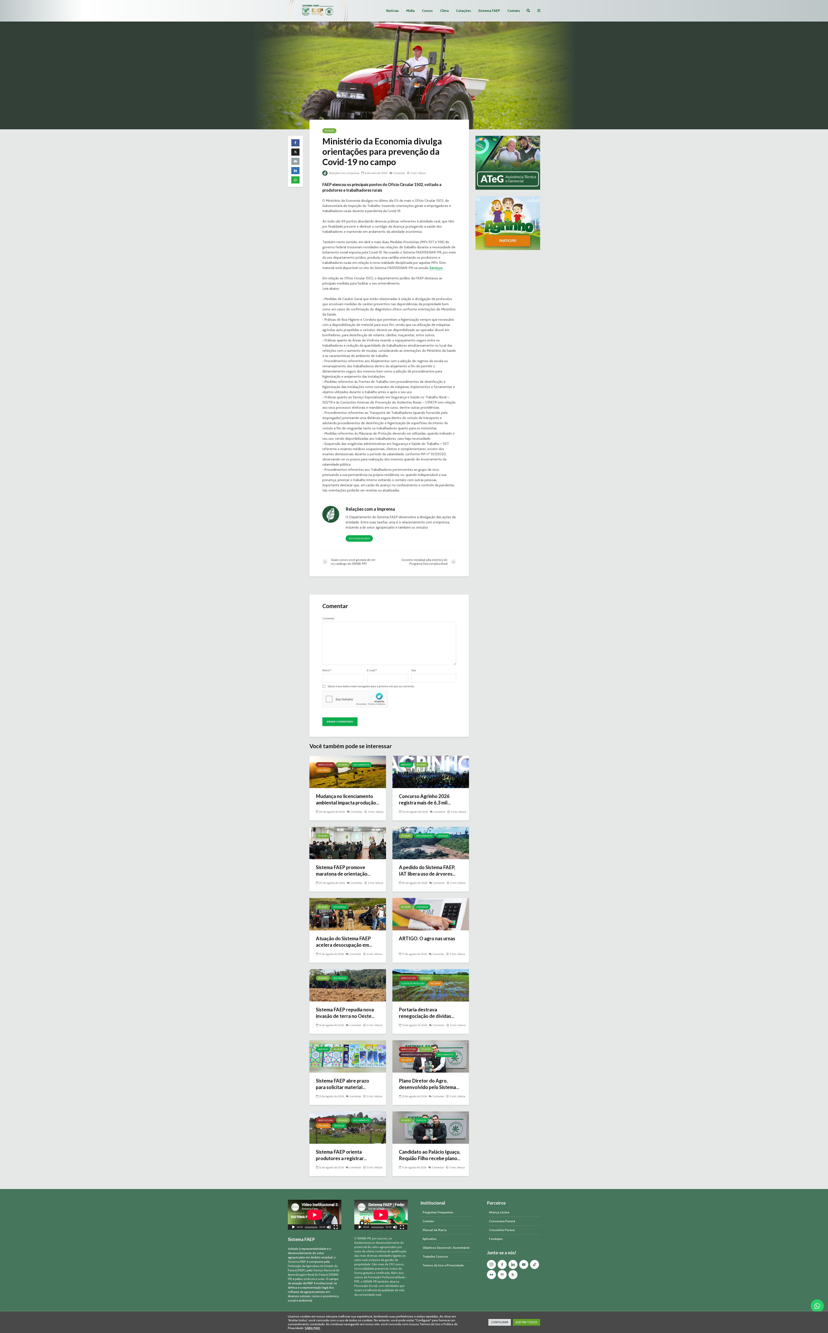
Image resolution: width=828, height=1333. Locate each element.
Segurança (339, 907)
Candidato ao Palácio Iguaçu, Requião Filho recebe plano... (429, 1155)
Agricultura (325, 764)
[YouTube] (523, 1264)
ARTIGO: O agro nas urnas (427, 938)
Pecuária (323, 770)
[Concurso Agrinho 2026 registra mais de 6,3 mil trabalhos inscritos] (430, 772)
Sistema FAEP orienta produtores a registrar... (341, 1155)
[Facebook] (502, 1264)
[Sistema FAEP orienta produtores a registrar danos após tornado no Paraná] (347, 1127)
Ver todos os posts (359, 538)
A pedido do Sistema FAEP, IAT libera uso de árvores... (427, 870)
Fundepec (496, 1239)
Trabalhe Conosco (435, 1256)
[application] (314, 1215)
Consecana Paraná (502, 1221)
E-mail (372, 670)
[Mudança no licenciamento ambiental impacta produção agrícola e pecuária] (347, 772)
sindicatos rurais (314, 1279)
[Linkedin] (513, 1264)
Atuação (329, 130)
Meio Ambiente (361, 764)
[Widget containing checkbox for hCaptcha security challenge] (354, 699)
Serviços (436, 268)
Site (413, 670)
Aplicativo (429, 1239)
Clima (444, 11)
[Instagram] (491, 1264)
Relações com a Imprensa (343, 173)
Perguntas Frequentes (438, 1212)
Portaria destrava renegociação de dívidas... (426, 1013)
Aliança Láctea (499, 1212)
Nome (326, 670)
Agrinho (406, 764)
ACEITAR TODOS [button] (527, 1322)
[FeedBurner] (513, 1274)
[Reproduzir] (293, 1227)
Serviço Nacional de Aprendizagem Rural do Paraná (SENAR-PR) (313, 1274)
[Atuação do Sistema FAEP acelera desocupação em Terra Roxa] (347, 914)
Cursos (427, 11)
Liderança (422, 907)
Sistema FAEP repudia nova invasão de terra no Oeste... (345, 1013)
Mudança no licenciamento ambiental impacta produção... (347, 799)
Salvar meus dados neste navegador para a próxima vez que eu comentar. (371, 686)
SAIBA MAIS (312, 1328)
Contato (513, 11)
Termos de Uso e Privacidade (443, 1265)
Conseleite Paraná (502, 1230)
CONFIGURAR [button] (499, 1322)
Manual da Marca (435, 1230)
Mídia (410, 11)
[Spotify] (502, 1274)
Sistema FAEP (489, 11)
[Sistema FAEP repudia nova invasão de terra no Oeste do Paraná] (347, 985)
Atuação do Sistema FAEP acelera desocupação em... (344, 942)
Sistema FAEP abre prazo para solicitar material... (342, 1084)
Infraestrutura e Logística (416, 1054)
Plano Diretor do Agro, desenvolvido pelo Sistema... (429, 1084)
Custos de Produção (412, 983)
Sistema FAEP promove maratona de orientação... (343, 870)
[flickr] (491, 1274)
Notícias (392, 11)
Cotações (463, 11)
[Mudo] (329, 1227)
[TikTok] (534, 1264)
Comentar (399, 173)
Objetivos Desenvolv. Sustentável (446, 1248)
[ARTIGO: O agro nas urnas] (430, 914)
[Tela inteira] (336, 1227)
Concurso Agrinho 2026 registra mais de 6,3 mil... (425, 799)
